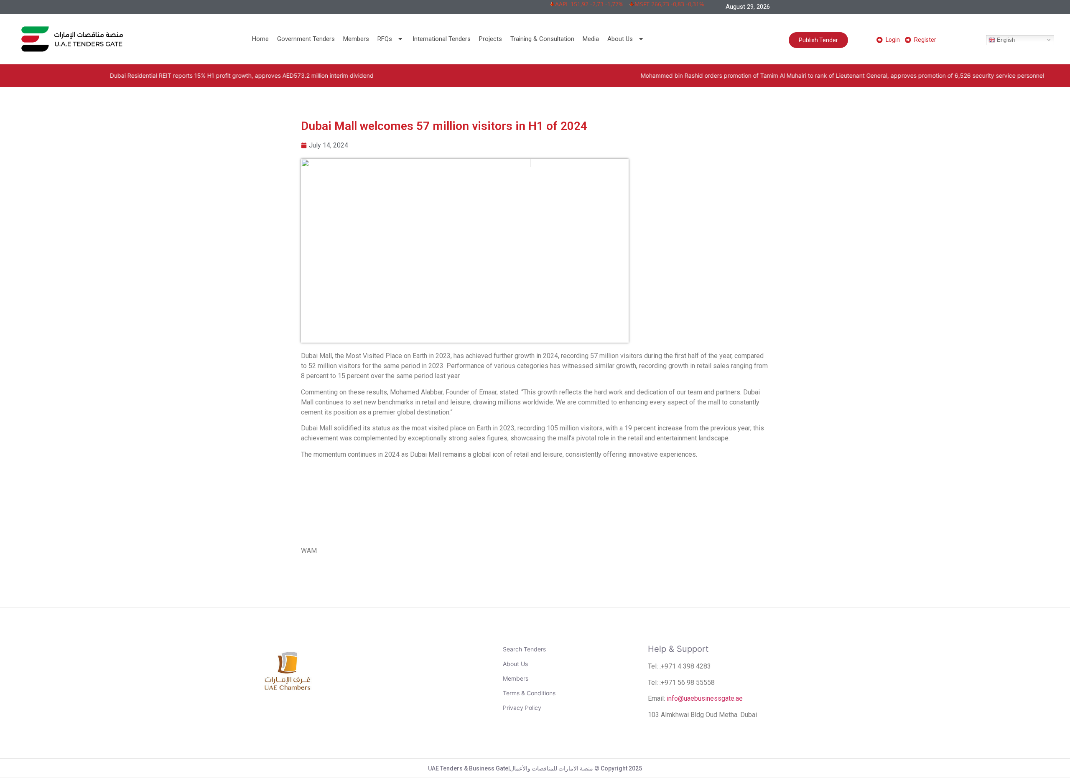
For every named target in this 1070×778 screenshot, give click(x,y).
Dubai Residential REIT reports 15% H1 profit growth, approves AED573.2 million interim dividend (178, 75)
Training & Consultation (542, 39)
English (1005, 39)
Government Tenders (306, 39)
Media (591, 39)
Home (260, 39)
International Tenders (442, 39)
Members (356, 39)
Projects (490, 39)
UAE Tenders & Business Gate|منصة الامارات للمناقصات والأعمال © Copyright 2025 (535, 768)
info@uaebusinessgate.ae (705, 698)
